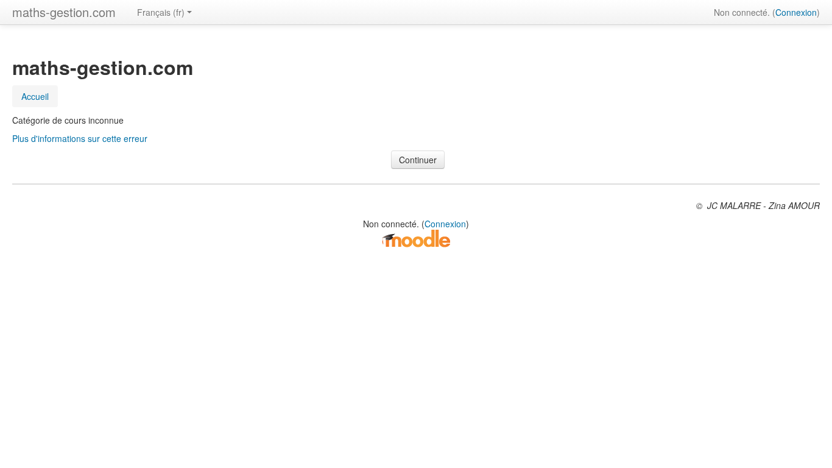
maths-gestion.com (64, 12)
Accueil (35, 96)
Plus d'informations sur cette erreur (79, 138)
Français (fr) (161, 12)
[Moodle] (416, 238)
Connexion (796, 12)
